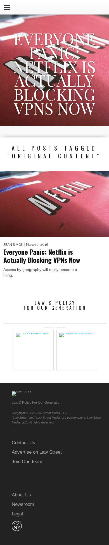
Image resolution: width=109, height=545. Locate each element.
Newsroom (23, 504)
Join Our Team (27, 461)
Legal (17, 514)
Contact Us (23, 442)
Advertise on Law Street (37, 452)
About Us (21, 495)
